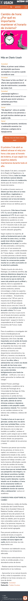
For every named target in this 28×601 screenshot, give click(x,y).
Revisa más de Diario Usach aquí (14, 139)
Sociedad (12, 583)
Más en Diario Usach (11, 57)
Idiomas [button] (18, 7)
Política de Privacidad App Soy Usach (12, 599)
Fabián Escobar (14, 585)
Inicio (4, 595)
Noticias (5, 597)
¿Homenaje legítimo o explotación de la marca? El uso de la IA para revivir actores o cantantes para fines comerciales (13, 99)
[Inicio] (6, 2)
